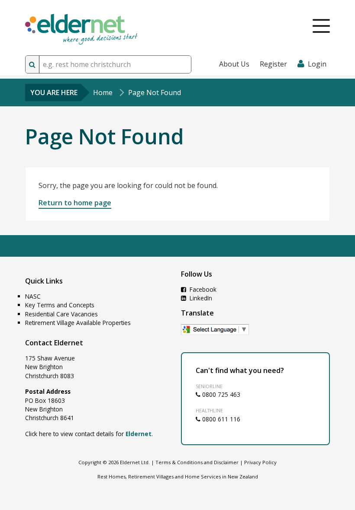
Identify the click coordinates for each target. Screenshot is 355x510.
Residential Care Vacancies (61, 314)
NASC (33, 296)
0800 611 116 (220, 419)
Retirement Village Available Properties (78, 323)
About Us (234, 64)
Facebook (202, 289)
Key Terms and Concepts (59, 305)
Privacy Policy (260, 462)
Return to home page (75, 202)
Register (273, 64)
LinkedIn (200, 298)
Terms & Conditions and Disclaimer (197, 462)
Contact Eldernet (54, 342)
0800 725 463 (220, 394)
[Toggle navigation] (321, 26)
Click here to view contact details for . (89, 434)
